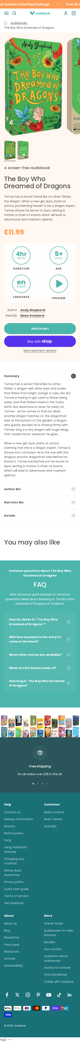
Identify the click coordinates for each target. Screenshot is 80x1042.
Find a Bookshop (55, 975)
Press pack (11, 945)
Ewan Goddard (32, 316)
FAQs (7, 840)
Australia (50, 826)
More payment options (40, 351)
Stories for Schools (57, 968)
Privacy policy (14, 882)
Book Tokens (53, 819)
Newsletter (11, 937)
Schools (9, 958)
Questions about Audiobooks (56, 958)
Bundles (49, 942)
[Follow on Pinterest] (38, 995)
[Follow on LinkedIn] (69, 995)
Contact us (12, 812)
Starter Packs (53, 923)
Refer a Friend (54, 812)
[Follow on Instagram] (28, 995)
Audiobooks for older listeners (58, 933)
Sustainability (13, 966)
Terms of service (16, 896)
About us (10, 923)
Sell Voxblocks (14, 903)
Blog (7, 931)
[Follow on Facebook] (7, 995)
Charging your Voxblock (14, 861)
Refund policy (14, 833)
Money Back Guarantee (12, 872)
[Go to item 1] (10, 150)
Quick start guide (16, 889)
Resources (11, 952)
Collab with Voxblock (58, 982)
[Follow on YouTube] (48, 995)
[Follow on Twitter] (17, 995)
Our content (53, 949)
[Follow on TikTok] (59, 995)
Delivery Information (18, 819)
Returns (9, 826)
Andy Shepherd (32, 310)
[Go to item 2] (23, 151)
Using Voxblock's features (15, 849)
